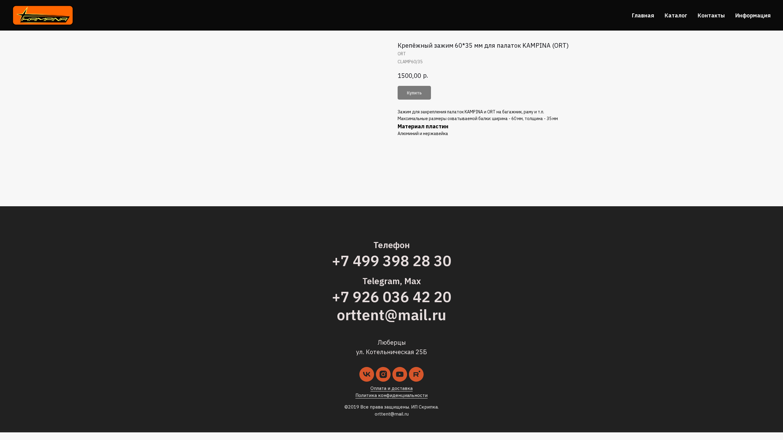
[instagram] (383, 374)
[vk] (366, 374)
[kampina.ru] (416, 374)
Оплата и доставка (391, 388)
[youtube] (399, 374)
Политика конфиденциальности (391, 395)
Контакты (711, 15)
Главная (643, 15)
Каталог (676, 15)
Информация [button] (753, 15)
